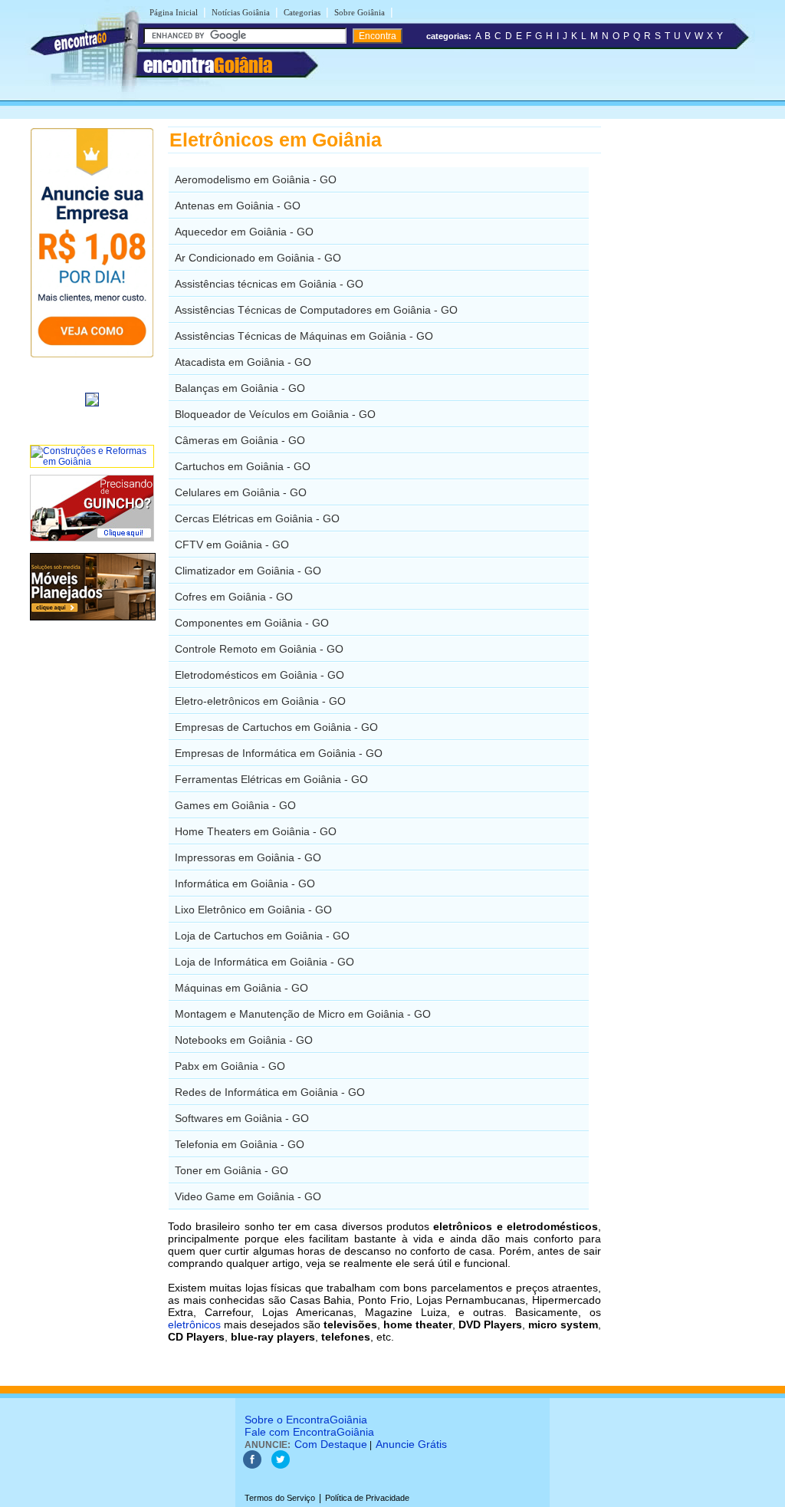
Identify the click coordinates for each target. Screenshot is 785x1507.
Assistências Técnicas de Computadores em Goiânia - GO (316, 310)
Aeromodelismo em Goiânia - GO (256, 179)
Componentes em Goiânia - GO (252, 623)
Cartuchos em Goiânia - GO (242, 466)
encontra (207, 65)
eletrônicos (194, 1324)
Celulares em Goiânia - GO (241, 492)
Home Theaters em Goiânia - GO (256, 831)
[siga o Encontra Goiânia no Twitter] (280, 1465)
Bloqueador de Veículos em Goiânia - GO (275, 414)
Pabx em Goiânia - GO (230, 1066)
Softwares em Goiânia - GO (242, 1118)
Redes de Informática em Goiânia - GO (270, 1092)
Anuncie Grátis (411, 1444)
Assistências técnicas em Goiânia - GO (269, 284)
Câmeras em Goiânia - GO (240, 440)
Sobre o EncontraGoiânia (306, 1419)
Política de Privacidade (367, 1497)
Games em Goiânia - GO (235, 805)
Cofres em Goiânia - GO (234, 597)
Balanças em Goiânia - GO (240, 388)
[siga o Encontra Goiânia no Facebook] (252, 1465)
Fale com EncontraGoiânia (309, 1432)
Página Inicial (173, 12)
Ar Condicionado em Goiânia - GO (258, 258)
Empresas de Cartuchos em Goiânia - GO (276, 727)
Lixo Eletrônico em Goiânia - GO (253, 909)
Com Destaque (330, 1444)
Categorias (302, 12)
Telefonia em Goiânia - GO (239, 1144)
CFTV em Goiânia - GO (232, 544)
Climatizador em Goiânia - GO (248, 570)
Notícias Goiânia (241, 12)
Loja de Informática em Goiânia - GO (264, 962)
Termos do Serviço (280, 1497)
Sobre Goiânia (359, 12)
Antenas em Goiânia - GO (238, 205)
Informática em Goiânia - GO (245, 883)
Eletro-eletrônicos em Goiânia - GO (260, 701)
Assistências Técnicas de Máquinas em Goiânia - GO (304, 336)
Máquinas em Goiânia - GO (241, 988)
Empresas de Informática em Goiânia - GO (279, 753)
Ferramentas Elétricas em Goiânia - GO (271, 779)
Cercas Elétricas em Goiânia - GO (257, 518)
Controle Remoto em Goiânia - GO (259, 649)
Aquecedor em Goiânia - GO (244, 231)
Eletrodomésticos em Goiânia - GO (259, 675)
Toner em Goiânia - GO (231, 1170)
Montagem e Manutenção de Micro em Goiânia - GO (303, 1014)
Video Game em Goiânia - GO (248, 1196)
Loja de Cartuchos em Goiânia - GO (262, 936)
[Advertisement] (680, 357)
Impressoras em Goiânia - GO (248, 857)
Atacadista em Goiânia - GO (243, 362)
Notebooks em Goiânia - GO (244, 1040)
